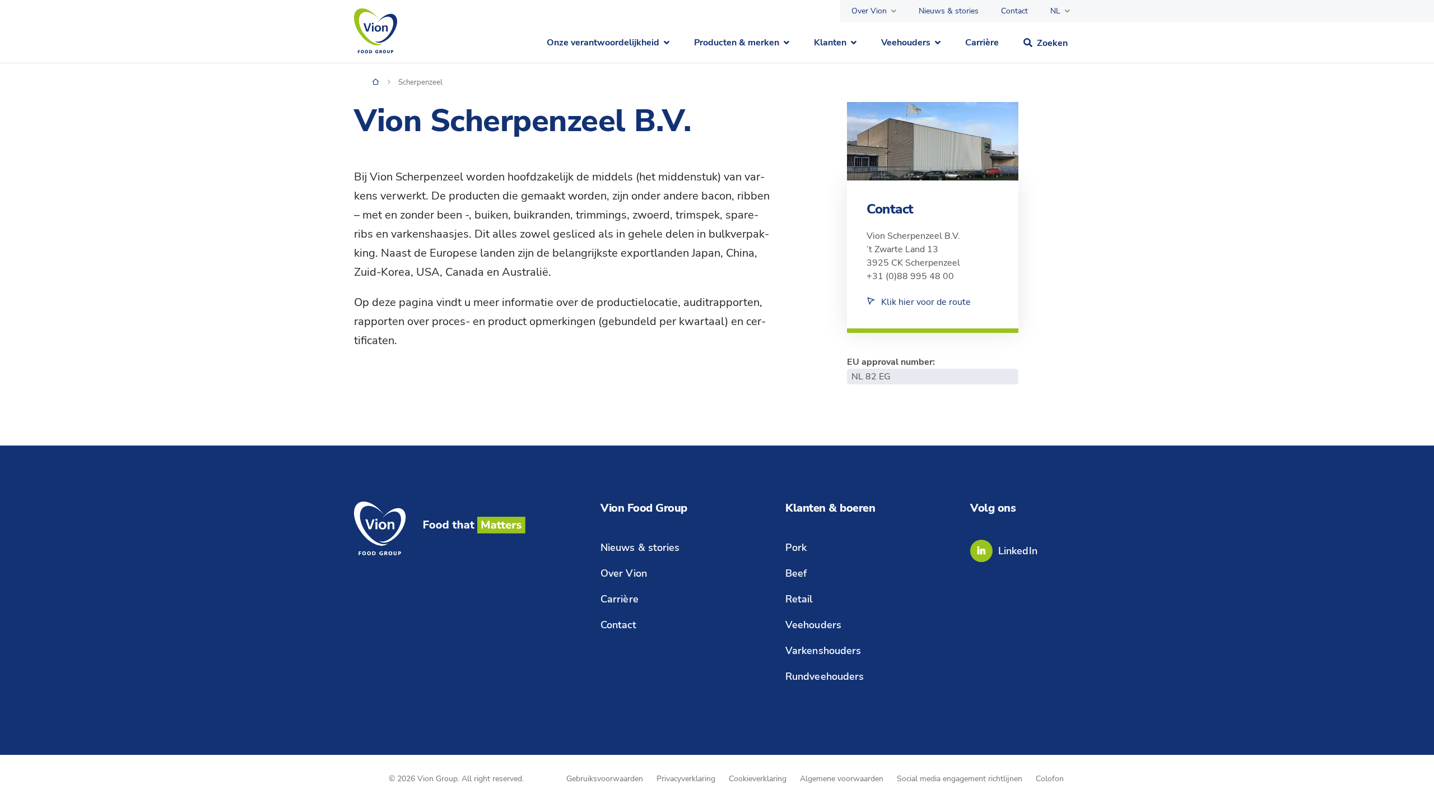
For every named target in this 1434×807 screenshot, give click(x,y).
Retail (799, 599)
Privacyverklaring (686, 778)
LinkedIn (1017, 551)
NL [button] (1055, 11)
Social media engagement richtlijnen (959, 778)
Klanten (830, 42)
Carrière (982, 42)
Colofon (1050, 778)
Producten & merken (736, 42)
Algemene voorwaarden (841, 778)
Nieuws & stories (949, 11)
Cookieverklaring (757, 778)
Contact (1014, 11)
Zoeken (1052, 43)
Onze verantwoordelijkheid (603, 42)
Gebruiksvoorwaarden (604, 778)
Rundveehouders (824, 676)
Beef (796, 573)
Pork (796, 547)
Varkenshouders (823, 650)
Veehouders (905, 42)
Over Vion (869, 11)
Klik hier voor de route (926, 302)
